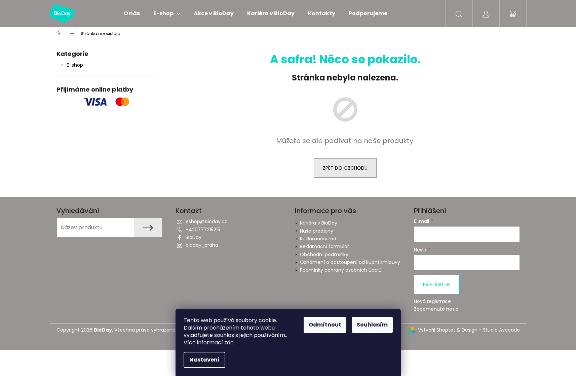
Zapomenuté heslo (436, 309)
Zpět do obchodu (345, 168)
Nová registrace (432, 301)
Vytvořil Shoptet (436, 330)
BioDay (193, 237)
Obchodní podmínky (324, 254)
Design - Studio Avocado (491, 330)
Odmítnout (325, 325)
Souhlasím (372, 325)
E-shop (75, 65)
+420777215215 (203, 229)
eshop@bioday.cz (206, 221)
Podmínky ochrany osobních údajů (341, 270)
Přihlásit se (437, 284)
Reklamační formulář (324, 246)
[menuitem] (132, 13)
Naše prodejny (316, 231)
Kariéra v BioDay (318, 222)
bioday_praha (202, 245)
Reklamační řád (318, 238)
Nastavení (204, 360)
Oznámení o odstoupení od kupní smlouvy (350, 262)
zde (229, 342)
